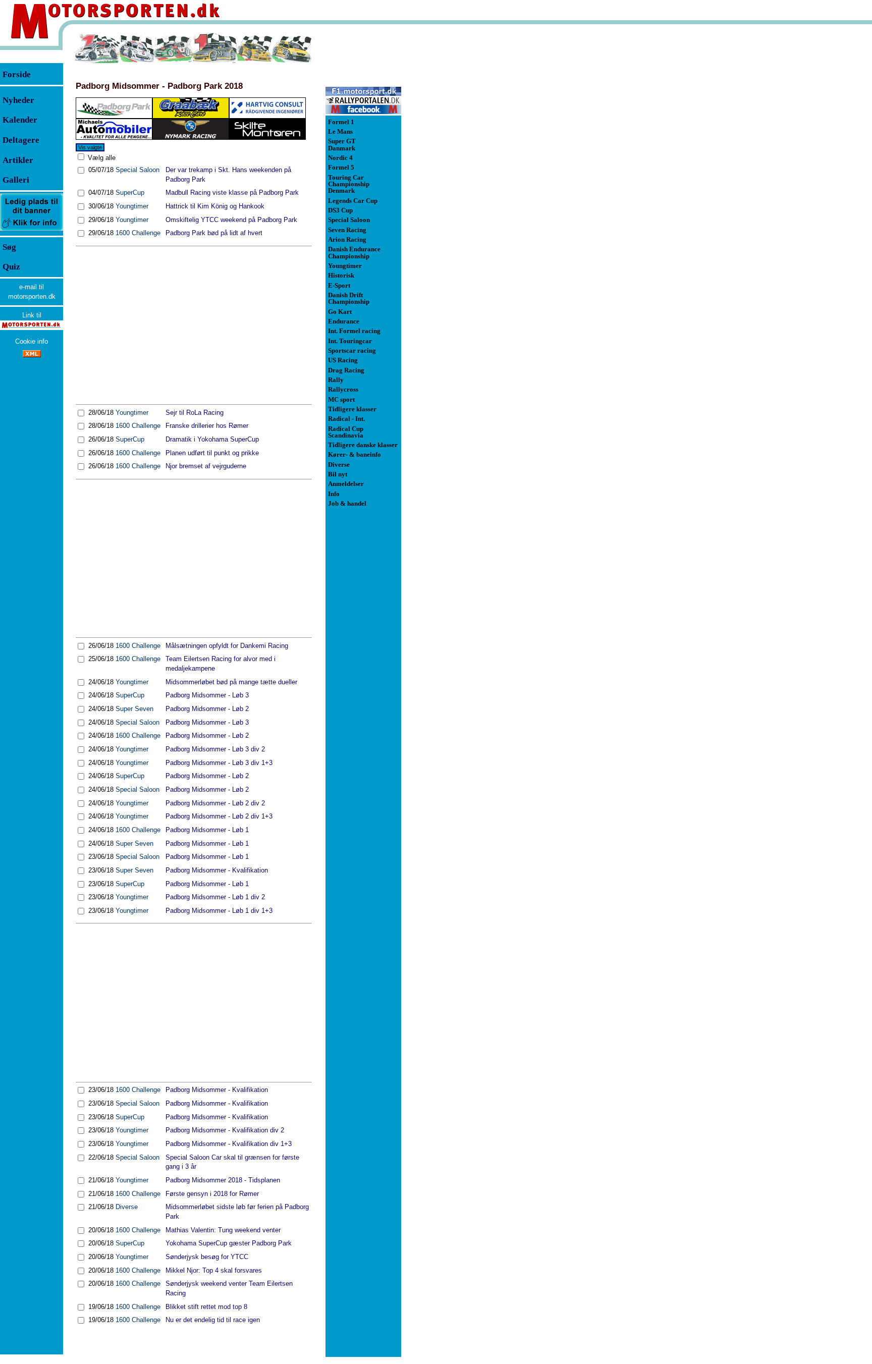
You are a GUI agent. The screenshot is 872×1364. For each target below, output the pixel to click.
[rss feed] (32, 355)
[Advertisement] (194, 325)
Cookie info (31, 341)
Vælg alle (101, 157)
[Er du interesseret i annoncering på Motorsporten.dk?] (31, 230)
